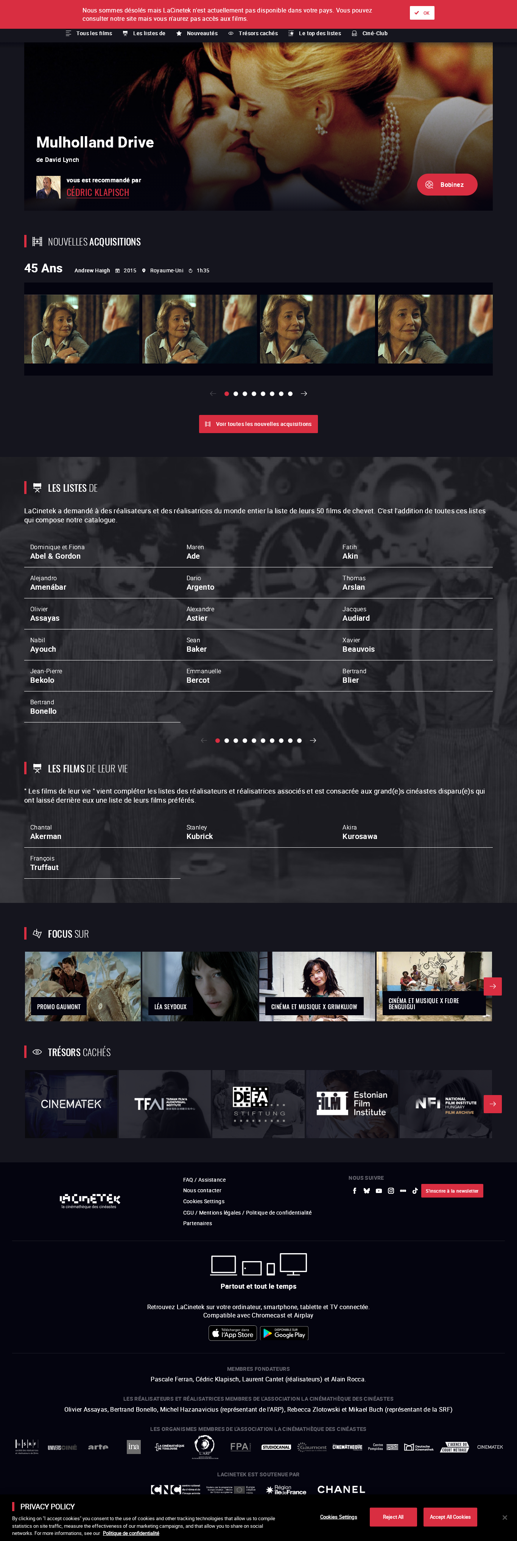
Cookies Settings (338, 1516)
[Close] (505, 1517)
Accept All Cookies (450, 1516)
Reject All (393, 1516)
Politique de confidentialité (131, 1533)
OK (427, 13)
